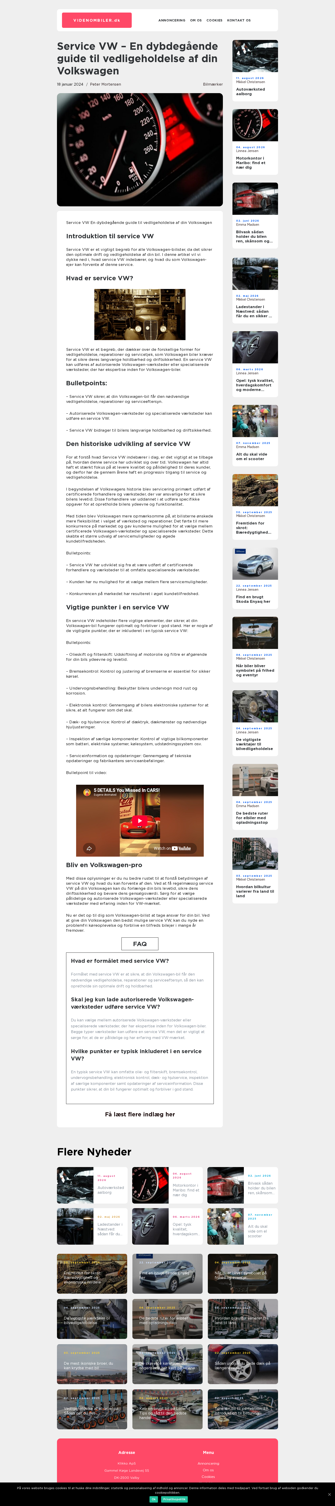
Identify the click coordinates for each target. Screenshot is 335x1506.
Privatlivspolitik (174, 1499)
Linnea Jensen (247, 150)
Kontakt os (239, 20)
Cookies (214, 20)
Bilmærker (213, 84)
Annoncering (172, 20)
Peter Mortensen (105, 84)
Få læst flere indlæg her (140, 1114)
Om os (196, 20)
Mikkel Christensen (250, 82)
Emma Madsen (247, 224)
